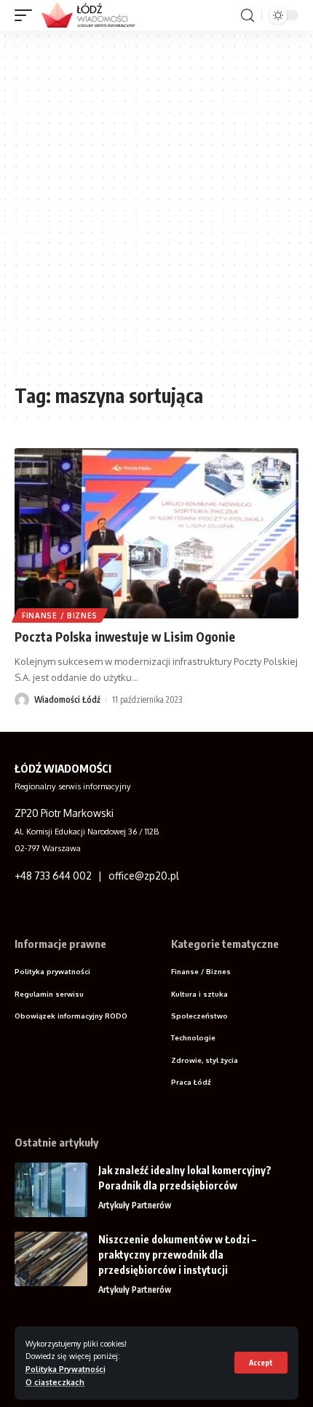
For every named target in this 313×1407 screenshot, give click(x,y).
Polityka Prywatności (65, 1369)
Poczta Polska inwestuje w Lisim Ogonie (125, 637)
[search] (247, 15)
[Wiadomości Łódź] (92, 15)
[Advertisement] (156, 212)
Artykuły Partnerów (134, 1205)
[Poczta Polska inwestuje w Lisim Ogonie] (156, 533)
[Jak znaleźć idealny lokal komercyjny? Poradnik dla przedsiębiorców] (51, 1190)
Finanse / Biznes (60, 615)
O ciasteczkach (54, 1382)
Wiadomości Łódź (67, 699)
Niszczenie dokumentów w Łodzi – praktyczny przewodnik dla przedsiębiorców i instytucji (177, 1254)
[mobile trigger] (27, 15)
